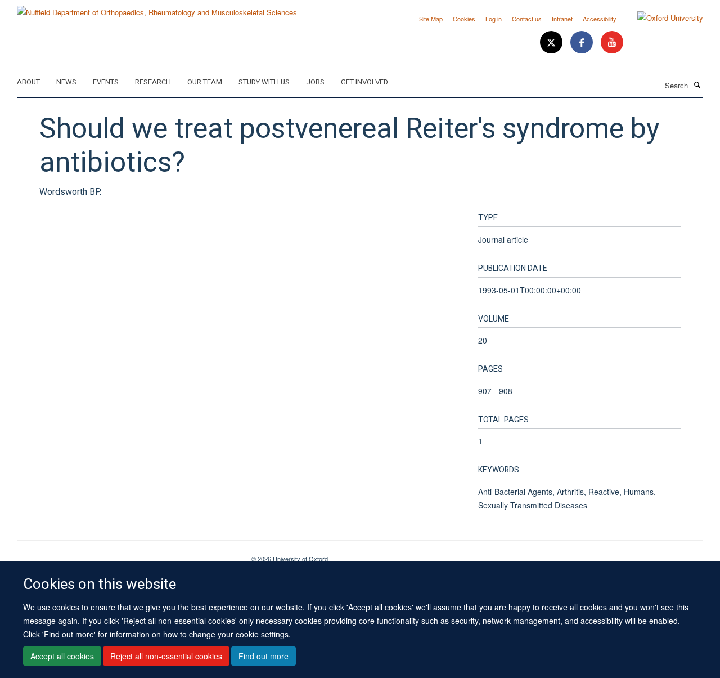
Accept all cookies (62, 656)
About (28, 82)
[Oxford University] (661, 18)
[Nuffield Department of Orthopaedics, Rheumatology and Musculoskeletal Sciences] (157, 8)
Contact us (527, 18)
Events (106, 82)
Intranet (562, 18)
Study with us (264, 82)
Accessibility (599, 18)
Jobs (315, 82)
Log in (493, 18)
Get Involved (364, 82)
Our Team (204, 82)
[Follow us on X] (552, 42)
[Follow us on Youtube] (612, 42)
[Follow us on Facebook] (582, 42)
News (66, 82)
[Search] (697, 84)
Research (153, 82)
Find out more (263, 656)
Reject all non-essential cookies (166, 656)
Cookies (464, 18)
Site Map (431, 18)
